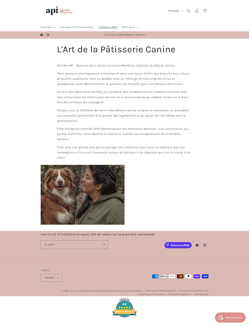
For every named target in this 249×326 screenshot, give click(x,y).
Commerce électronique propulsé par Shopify (118, 291)
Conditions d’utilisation (151, 294)
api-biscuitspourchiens (82, 291)
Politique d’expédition (179, 294)
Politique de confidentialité (193, 290)
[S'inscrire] (103, 244)
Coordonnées (201, 294)
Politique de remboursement (161, 290)
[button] (47, 27)
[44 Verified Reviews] (124, 323)
